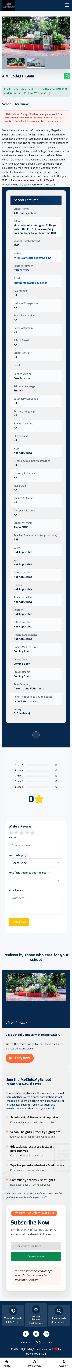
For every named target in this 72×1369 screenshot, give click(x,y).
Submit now (19, 922)
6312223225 (21, 270)
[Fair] (16, 833)
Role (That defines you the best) (29, 872)
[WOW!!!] (32, 833)
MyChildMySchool (36, 1354)
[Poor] (11, 833)
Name (12, 837)
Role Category (17, 855)
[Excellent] (27, 833)
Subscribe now (36, 1256)
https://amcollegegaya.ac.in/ (32, 258)
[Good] (21, 833)
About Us (25, 1342)
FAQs (39, 1342)
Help (49, 1342)
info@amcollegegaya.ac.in (31, 282)
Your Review (16, 890)
